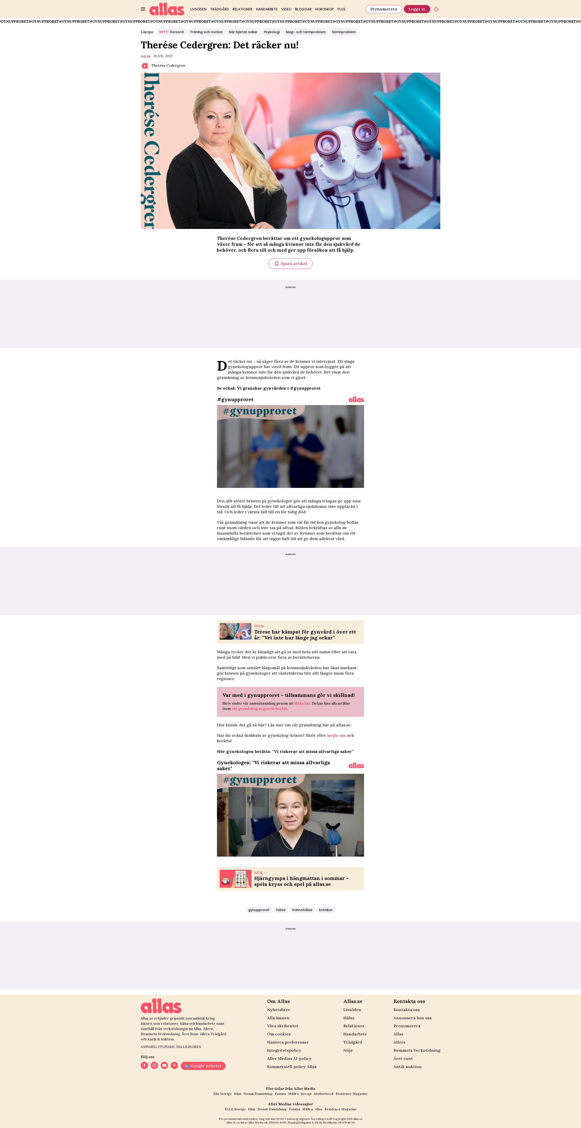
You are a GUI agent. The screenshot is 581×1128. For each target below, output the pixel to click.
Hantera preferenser (288, 1042)
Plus (341, 9)
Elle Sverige (222, 1094)
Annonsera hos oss (413, 1017)
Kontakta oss (407, 1009)
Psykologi (272, 32)
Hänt (237, 1094)
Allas (398, 1034)
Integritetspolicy (284, 1050)
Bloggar (303, 9)
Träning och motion (206, 32)
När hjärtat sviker (243, 32)
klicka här (302, 703)
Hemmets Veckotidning (417, 1050)
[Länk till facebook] (144, 1066)
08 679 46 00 (346, 1122)
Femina (280, 1094)
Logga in (417, 9)
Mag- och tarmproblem (306, 32)
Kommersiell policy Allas (292, 1066)
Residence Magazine (352, 1094)
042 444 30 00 (274, 1119)
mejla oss (336, 735)
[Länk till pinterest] (174, 1066)
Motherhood (323, 1094)
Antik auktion (408, 1066)
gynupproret (258, 910)
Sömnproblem (344, 32)
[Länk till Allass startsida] (166, 9)
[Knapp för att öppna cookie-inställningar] (436, 9)
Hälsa (349, 1017)
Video (286, 9)
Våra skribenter (283, 1025)
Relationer (242, 9)
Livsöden (198, 9)
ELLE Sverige (235, 1109)
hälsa (146, 56)
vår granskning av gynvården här (259, 708)
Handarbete (267, 9)
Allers (399, 1042)
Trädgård (219, 9)
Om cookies (279, 1034)
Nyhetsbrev (278, 1009)
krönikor (326, 910)
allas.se (357, 1119)
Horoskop (324, 9)
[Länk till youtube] (164, 1066)
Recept (306, 1094)
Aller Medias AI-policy (289, 1058)
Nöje (348, 1050)
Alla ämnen (278, 1017)
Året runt (403, 1058)
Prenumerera (383, 9)
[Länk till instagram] (154, 1066)
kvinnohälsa (302, 910)
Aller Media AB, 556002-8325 (267, 1122)
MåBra (293, 1094)
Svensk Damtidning (258, 1094)
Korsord (171, 32)
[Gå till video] (356, 399)
